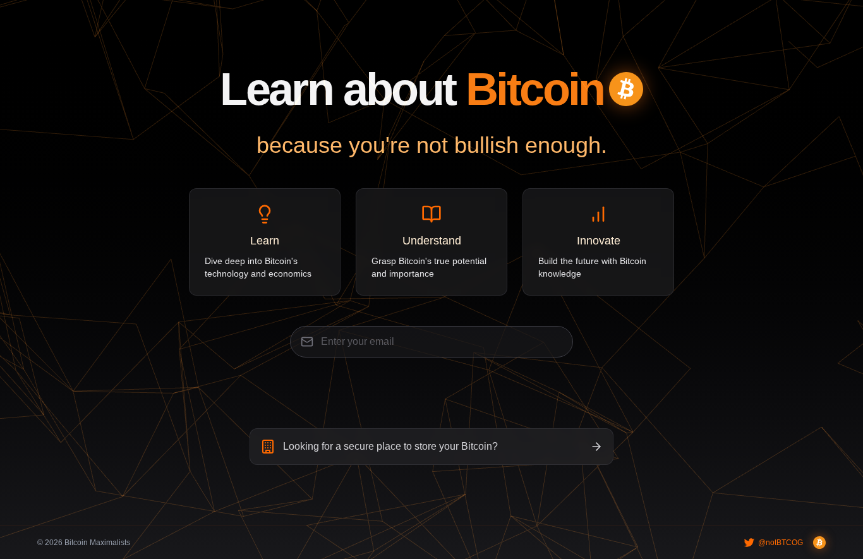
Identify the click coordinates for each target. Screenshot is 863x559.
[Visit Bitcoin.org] (819, 542)
